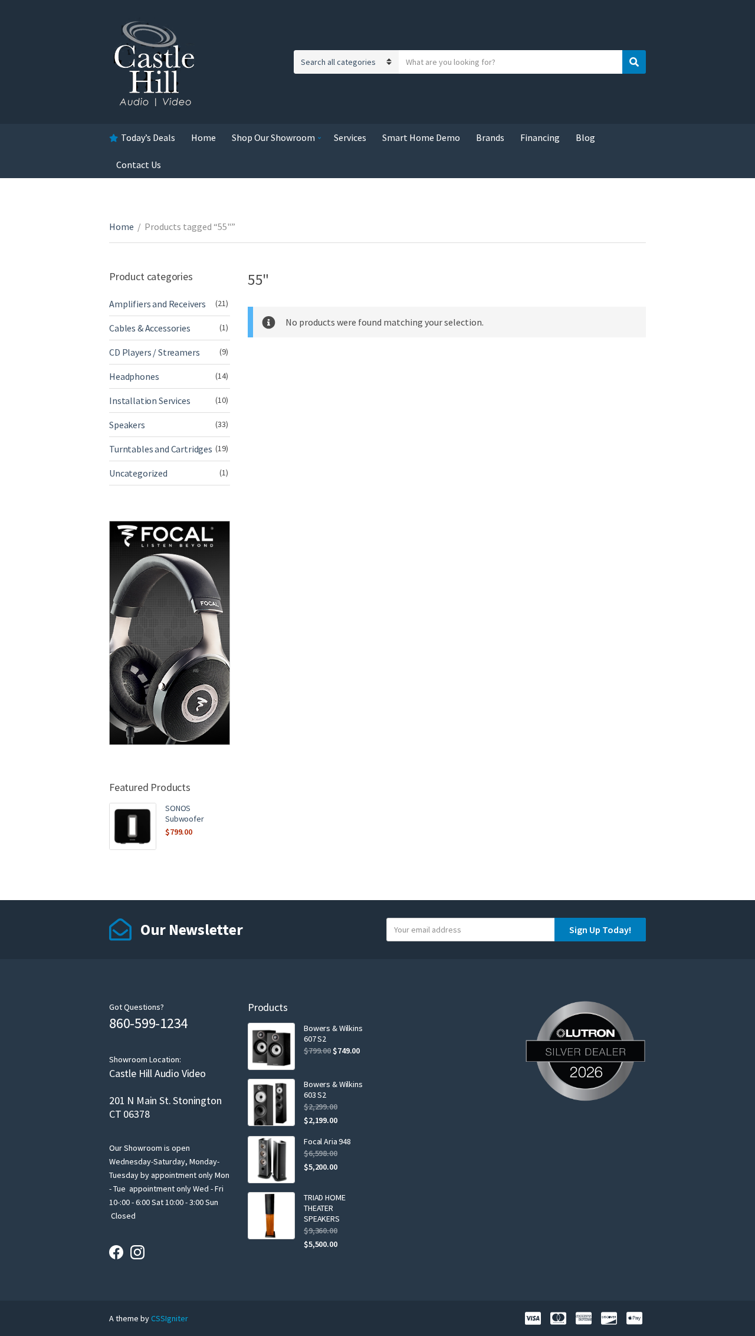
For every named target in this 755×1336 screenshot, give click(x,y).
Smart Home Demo (421, 137)
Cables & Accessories (150, 328)
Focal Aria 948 (327, 1141)
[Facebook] (116, 1252)
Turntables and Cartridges (160, 449)
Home (203, 137)
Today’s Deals (148, 137)
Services (350, 137)
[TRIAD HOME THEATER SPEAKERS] (271, 1215)
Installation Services (150, 400)
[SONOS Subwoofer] (132, 826)
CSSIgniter (169, 1318)
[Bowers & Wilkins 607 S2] (271, 1046)
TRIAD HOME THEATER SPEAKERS (325, 1208)
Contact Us (138, 164)
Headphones (134, 376)
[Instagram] (137, 1252)
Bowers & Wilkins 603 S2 (333, 1089)
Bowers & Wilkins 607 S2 (333, 1033)
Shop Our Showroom (273, 137)
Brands (490, 137)
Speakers (127, 425)
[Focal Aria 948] (271, 1159)
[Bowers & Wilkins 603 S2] (271, 1102)
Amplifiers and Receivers (157, 304)
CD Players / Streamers (154, 352)
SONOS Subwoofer (184, 813)
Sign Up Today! (600, 929)
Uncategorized (138, 473)
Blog (585, 137)
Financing (540, 137)
